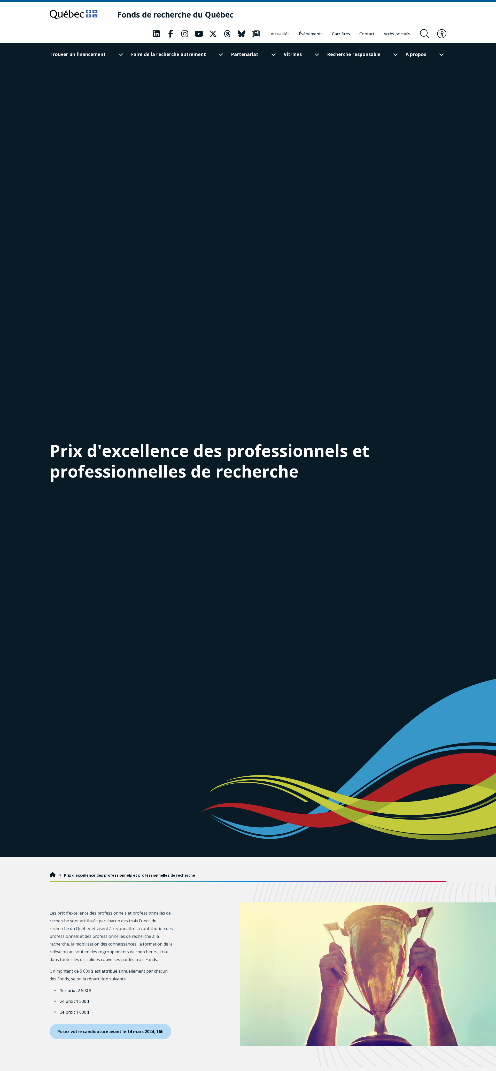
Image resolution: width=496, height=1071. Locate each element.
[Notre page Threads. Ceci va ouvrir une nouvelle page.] (227, 34)
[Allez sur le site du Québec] (73, 14)
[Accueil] (53, 875)
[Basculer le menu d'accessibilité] (441, 33)
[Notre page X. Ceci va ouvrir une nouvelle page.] (213, 34)
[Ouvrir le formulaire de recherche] (424, 33)
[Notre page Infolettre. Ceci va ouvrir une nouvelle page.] (256, 34)
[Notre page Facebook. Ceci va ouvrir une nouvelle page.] (170, 34)
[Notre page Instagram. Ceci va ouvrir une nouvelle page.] (185, 34)
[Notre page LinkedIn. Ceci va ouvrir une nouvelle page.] (156, 34)
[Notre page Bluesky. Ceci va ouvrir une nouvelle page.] (241, 34)
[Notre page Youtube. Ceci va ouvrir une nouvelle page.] (199, 34)
